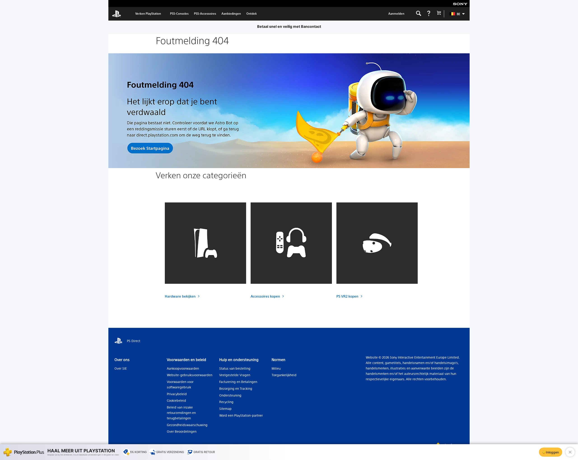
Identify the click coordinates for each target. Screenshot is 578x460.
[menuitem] (455, 13)
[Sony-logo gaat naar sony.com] (460, 3)
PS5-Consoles (179, 13)
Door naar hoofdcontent (134, 3)
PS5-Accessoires (205, 13)
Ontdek (251, 13)
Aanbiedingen (231, 13)
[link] (148, 14)
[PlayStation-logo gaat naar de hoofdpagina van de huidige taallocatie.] (116, 13)
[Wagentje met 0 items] (439, 14)
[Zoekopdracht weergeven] (418, 14)
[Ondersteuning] (429, 14)
